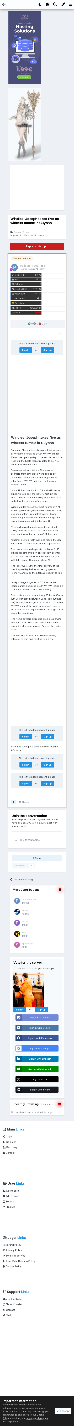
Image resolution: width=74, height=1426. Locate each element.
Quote (25, 801)
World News (37, 235)
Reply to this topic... (28, 839)
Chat (8, 1315)
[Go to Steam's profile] (17, 912)
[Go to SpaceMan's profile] (17, 945)
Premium (10, 1206)
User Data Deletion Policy (20, 1261)
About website (13, 1299)
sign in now (37, 822)
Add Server (12, 1196)
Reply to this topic (37, 246)
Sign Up (48, 350)
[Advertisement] (37, 187)
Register (11, 1141)
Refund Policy (13, 1244)
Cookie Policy (13, 1266)
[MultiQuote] (13, 802)
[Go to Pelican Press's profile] (14, 267)
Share (37, 858)
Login (8, 1136)
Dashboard (12, 1190)
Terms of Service (15, 1255)
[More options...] (59, 334)
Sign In (25, 350)
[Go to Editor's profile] (17, 923)
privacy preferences (37, 1418)
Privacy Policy (13, 1250)
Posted (32, 269)
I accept (64, 1411)
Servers (10, 1201)
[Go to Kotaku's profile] (17, 934)
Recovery (12, 1147)
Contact (9, 1152)
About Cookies (14, 1304)
